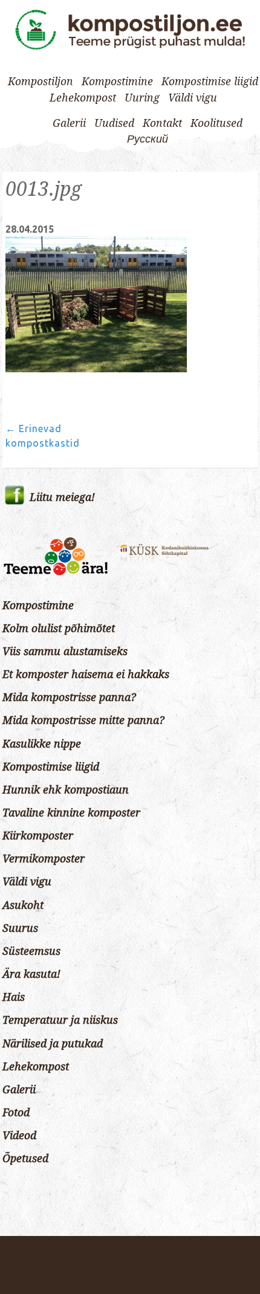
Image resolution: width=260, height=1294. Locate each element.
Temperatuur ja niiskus (60, 1020)
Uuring (142, 98)
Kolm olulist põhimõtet (58, 629)
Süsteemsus (31, 951)
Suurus (20, 928)
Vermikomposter (43, 859)
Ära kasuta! (31, 974)
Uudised (114, 123)
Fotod (16, 1113)
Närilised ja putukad (52, 1044)
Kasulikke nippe (41, 744)
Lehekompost (83, 98)
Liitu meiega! (62, 497)
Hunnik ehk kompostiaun (65, 790)
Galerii (69, 123)
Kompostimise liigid (209, 82)
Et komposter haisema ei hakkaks (85, 674)
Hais (13, 997)
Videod (19, 1136)
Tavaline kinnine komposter (71, 813)
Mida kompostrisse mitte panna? (83, 720)
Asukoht (23, 905)
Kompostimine (117, 82)
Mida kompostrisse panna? (69, 697)
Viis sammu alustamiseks (65, 651)
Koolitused (216, 123)
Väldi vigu (192, 98)
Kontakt (162, 123)
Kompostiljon (40, 82)
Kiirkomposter (37, 836)
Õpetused (25, 1159)
